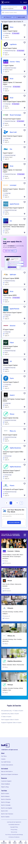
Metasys (10, 684)
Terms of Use (14, 832)
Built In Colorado (5, 805)
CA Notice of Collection (14, 837)
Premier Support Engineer (10, 48)
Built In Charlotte (6, 799)
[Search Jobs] (24, 7)
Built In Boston (5, 796)
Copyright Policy (14, 827)
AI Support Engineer (8, 329)
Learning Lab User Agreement (14, 822)
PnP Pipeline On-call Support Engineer (13, 489)
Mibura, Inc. (11, 636)
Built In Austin (5, 793)
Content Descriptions (7, 765)
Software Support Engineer (10, 365)
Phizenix (10, 608)
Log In (25, 2)
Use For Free (9, 251)
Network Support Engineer (10, 435)
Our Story (4, 756)
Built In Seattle (5, 816)
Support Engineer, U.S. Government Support (12, 83)
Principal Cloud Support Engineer (12, 119)
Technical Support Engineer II (11, 382)
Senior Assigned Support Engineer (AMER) (14, 101)
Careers (3, 759)
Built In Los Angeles (6, 808)
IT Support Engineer (8, 65)
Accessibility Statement (14, 824)
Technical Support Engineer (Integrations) (10, 347)
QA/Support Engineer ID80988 (11, 278)
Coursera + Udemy (13, 551)
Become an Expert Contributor (9, 774)
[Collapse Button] (24, 37)
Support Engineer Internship (10, 418)
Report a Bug (5, 787)
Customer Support (6, 781)
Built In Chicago (5, 802)
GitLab (9, 580)
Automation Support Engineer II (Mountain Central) (11, 471)
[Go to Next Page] (21, 502)
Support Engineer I (8, 153)
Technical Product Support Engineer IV (13, 208)
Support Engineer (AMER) (9, 295)
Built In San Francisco (7, 814)
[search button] (21, 2)
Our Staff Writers (6, 762)
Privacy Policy (14, 829)
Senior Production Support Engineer (12, 136)
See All (25, 535)
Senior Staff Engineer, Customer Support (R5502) (14, 400)
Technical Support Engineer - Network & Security (14, 190)
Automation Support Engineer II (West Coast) (13, 452)
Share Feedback (5, 784)
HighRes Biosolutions (14, 661)
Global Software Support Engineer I (12, 312)
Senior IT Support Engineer (10, 31)
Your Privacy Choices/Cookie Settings (14, 834)
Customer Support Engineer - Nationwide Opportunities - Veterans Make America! (14, 225)
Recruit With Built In (7, 771)
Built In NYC (4, 811)
